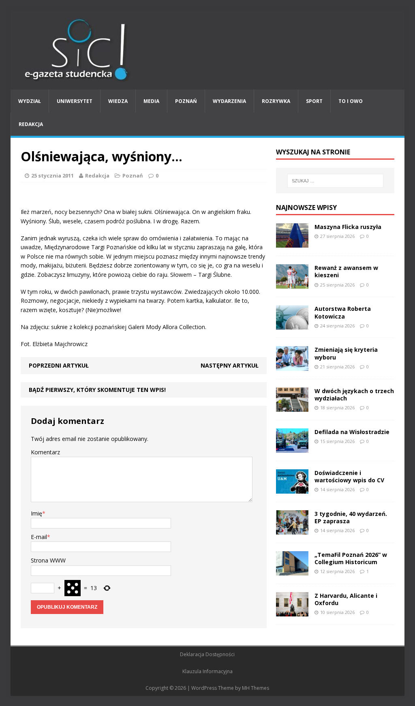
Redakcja (31, 124)
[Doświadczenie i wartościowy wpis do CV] (292, 488)
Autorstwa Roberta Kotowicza (342, 312)
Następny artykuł (230, 365)
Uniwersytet (74, 101)
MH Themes (255, 688)
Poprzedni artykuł (59, 365)
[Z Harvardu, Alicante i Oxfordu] (292, 612)
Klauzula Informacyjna (207, 671)
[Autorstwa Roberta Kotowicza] (292, 325)
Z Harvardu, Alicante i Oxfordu (345, 599)
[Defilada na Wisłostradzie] (292, 447)
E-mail (39, 537)
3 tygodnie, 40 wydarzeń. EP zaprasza (350, 517)
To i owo (350, 101)
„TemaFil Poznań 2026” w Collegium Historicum (350, 558)
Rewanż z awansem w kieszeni (346, 271)
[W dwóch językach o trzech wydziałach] (292, 407)
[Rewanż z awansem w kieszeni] (292, 284)
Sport (314, 101)
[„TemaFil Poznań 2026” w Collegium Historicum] (292, 571)
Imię (36, 513)
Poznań (186, 101)
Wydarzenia (229, 101)
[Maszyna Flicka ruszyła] (292, 243)
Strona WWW (48, 560)
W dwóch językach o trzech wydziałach (354, 394)
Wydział (29, 101)
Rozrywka (276, 101)
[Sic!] (208, 50)
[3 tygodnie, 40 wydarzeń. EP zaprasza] (292, 530)
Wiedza (118, 101)
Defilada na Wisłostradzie (351, 432)
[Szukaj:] (335, 181)
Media (151, 101)
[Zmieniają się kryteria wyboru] (292, 366)
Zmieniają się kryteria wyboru (346, 353)
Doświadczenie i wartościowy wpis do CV (349, 476)
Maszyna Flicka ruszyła (347, 227)
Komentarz (45, 452)
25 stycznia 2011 (52, 175)
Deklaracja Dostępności (207, 654)
